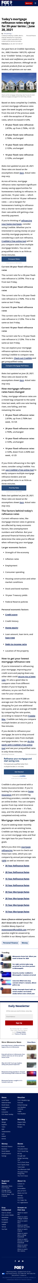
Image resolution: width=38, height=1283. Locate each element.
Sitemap (20, 1195)
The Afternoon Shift (23, 1169)
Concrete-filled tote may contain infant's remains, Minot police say (24, 983)
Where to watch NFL (22, 1213)
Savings (4, 1156)
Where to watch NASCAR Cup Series (23, 1226)
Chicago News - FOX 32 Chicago (7, 1191)
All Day (19, 1153)
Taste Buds (21, 1167)
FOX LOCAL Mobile (8, 1215)
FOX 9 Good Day (22, 1151)
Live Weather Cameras (21, 1108)
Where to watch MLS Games (22, 1250)
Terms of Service (20, 1034)
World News (5, 1105)
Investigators (6, 1107)
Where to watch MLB (22, 1222)
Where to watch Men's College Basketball (22, 1235)
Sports (4, 1119)
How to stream (6, 1213)
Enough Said (21, 1156)
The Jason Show (22, 1149)
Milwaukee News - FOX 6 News (7, 1187)
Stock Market (6, 1151)
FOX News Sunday (7, 1114)
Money (25, 943)
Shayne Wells (21, 1122)
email (22, 1261)
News (4, 1097)
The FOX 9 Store (22, 1176)
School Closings (22, 1105)
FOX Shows (21, 1146)
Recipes (19, 1127)
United (4, 1136)
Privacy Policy (21, 1032)
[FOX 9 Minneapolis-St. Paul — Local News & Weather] (7, 3)
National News (6, 1102)
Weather (21, 1097)
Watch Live (29, 3)
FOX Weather (21, 1114)
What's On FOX (22, 1193)
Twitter (4, 1224)
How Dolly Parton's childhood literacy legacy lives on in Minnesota (13, 1046)
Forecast (20, 1102)
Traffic (19, 1111)
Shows (20, 1143)
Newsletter (5, 1217)
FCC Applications (22, 1202)
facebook (15, 1261)
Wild (3, 1129)
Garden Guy (21, 1124)
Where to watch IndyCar (22, 1230)
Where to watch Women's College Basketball (22, 1241)
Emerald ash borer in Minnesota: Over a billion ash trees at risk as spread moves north (13, 1055)
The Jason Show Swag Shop (22, 1172)
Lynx (3, 1134)
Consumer (5, 1112)
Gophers (4, 1124)
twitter (19, 1261)
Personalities (21, 1188)
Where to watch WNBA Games (22, 1246)
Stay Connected (6, 1208)
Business (4, 1149)
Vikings (4, 1122)
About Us (21, 1181)
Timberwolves (6, 1131)
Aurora (4, 1139)
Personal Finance (31, 35)
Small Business (6, 1153)
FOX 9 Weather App (23, 1100)
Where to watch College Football (22, 1218)
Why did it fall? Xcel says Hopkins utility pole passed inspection (12, 1063)
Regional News (5, 1182)
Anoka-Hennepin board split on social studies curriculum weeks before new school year (23, 992)
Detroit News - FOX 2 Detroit (8, 1195)
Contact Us (20, 1184)
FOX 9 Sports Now (23, 1165)
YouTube (4, 1229)
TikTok (4, 1227)
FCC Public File (22, 1200)
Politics (4, 1110)
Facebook (5, 1220)
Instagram (5, 1222)
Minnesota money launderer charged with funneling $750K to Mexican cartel (14, 1072)
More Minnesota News (11, 1042)
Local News (5, 1100)
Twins (3, 1127)
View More (31, 1042)
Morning (21, 1119)
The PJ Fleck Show (23, 1162)
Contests (20, 1186)
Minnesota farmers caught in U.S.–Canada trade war (12, 1081)
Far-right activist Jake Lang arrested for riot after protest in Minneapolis (23, 966)
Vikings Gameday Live (22, 1159)
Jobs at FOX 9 (21, 1191)
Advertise (20, 1198)
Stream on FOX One (22, 1208)
